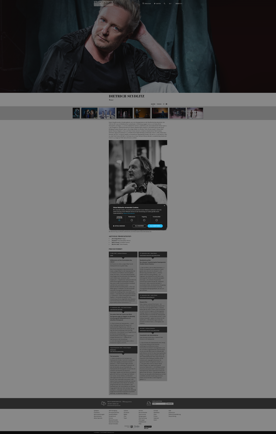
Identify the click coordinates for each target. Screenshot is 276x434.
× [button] (164, 205)
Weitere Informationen (129, 213)
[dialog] (138, 217)
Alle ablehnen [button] (139, 226)
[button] (119, 226)
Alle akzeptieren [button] (155, 226)
